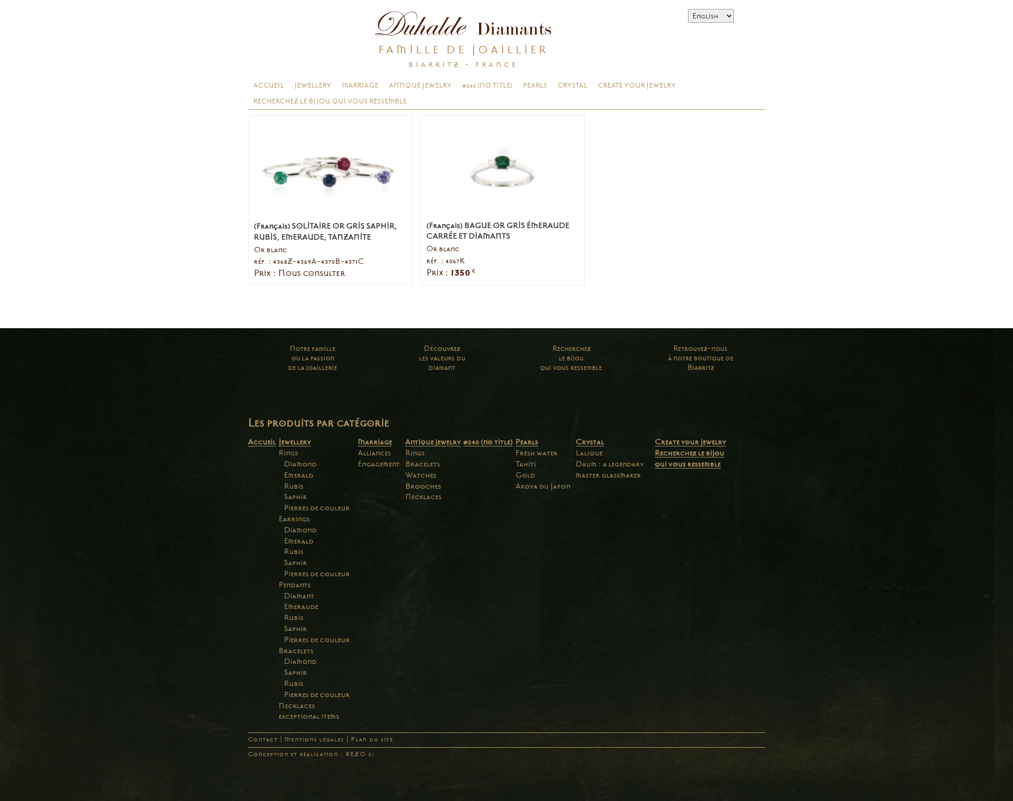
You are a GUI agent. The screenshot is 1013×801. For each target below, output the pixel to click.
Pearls (535, 85)
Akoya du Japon (542, 486)
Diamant (299, 596)
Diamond (300, 464)
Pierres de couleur (317, 507)
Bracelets (296, 650)
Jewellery (312, 85)
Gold (525, 475)
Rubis (293, 486)
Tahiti (525, 464)
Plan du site (372, 739)
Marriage (360, 85)
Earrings (294, 518)
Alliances (374, 453)
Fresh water (536, 453)
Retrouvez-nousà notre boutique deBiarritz (700, 358)
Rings (288, 453)
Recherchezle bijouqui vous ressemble (571, 358)
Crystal (572, 85)
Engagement (379, 464)
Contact (263, 739)
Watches (420, 475)
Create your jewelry (637, 85)
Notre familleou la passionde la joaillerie (312, 358)
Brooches (423, 486)
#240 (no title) (487, 85)
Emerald (298, 475)
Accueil (268, 85)
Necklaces (297, 705)
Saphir (295, 496)
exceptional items (309, 716)
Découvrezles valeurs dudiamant (442, 358)
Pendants (295, 584)
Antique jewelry (420, 85)
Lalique (589, 453)
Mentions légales (314, 739)
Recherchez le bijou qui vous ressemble (330, 101)
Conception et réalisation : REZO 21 (311, 754)
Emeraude (301, 606)
